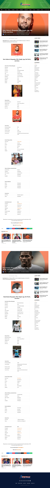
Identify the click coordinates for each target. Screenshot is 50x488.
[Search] (48, 10)
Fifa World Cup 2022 (37, 75)
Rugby (30, 9)
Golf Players (36, 77)
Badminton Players (37, 67)
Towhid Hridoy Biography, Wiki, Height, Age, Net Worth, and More (16, 241)
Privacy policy (20, 483)
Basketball (26, 9)
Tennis (34, 9)
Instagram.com (19, 203)
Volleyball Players (37, 91)
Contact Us (32, 483)
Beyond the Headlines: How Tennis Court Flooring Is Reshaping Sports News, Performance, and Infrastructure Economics (43, 50)
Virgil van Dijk (19, 141)
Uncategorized (36, 90)
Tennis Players (36, 87)
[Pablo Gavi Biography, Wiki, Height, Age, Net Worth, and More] (6, 236)
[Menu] (1, 10)
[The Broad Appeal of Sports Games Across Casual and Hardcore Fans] (37, 41)
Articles (36, 66)
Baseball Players (37, 306)
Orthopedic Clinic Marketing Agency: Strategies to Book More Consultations (44, 54)
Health (35, 316)
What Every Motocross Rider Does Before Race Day (44, 58)
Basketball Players (37, 70)
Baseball (38, 9)
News (42, 9)
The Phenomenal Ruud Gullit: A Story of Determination (27, 241)
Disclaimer (28, 483)
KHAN (5, 34)
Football (13, 9)
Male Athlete (36, 80)
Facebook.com (19, 429)
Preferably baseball (37, 321)
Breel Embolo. (21, 222)
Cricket (17, 9)
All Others (36, 65)
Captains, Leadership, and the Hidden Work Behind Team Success (44, 45)
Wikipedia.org (19, 208)
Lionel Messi (19, 378)
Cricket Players (36, 72)
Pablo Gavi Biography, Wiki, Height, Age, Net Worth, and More (6, 241)
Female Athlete (36, 311)
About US (24, 483)
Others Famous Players (37, 82)
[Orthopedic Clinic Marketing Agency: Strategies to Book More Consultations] (37, 54)
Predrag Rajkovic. (20, 447)
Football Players (37, 76)
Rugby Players (36, 85)
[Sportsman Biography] (25, 4)
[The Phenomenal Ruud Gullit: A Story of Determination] (27, 236)
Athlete (9, 9)
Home (6, 9)
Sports (35, 86)
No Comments (23, 34)
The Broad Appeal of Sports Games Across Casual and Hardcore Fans (44, 41)
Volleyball (21, 9)
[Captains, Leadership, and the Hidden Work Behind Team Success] (37, 46)
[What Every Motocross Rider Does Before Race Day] (37, 58)
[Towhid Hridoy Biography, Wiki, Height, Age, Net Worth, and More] (17, 236)
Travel (35, 326)
